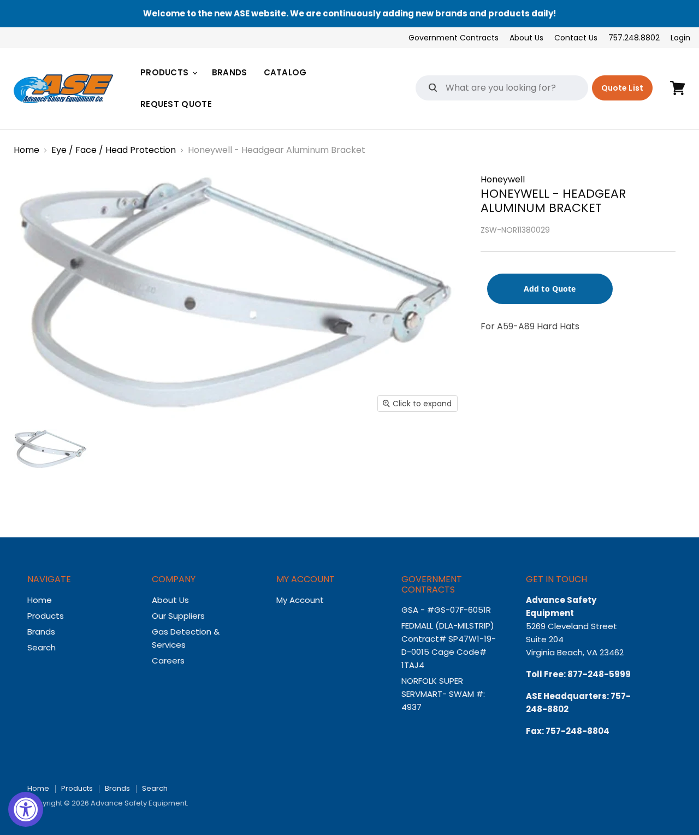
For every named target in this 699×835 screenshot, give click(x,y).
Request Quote (176, 104)
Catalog (285, 72)
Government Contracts (453, 37)
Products (165, 72)
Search (41, 647)
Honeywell (503, 179)
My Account (300, 600)
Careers (168, 660)
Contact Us (575, 37)
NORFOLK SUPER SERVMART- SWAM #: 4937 (443, 694)
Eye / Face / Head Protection (113, 150)
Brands (229, 72)
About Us (526, 37)
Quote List (622, 87)
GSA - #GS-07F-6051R (447, 609)
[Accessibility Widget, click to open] (25, 809)
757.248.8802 (634, 37)
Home (26, 150)
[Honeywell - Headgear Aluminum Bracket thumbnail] (51, 449)
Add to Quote (550, 288)
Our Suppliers (178, 615)
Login (680, 37)
